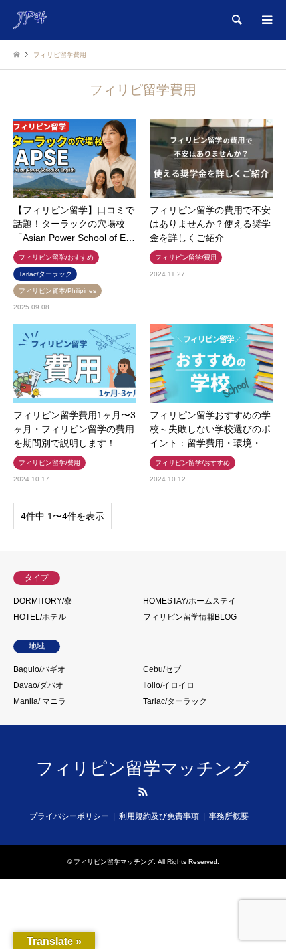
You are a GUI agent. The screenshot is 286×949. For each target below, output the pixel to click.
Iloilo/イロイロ (168, 685)
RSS (143, 791)
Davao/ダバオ (38, 685)
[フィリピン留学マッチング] (30, 20)
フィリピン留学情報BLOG (190, 617)
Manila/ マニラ (39, 701)
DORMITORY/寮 (42, 601)
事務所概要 (229, 816)
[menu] (266, 20)
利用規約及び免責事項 (159, 816)
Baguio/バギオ (39, 669)
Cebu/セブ (162, 669)
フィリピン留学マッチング (143, 768)
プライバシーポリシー (69, 816)
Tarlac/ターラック (175, 701)
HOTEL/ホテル (39, 617)
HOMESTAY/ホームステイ (189, 601)
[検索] (236, 20)
